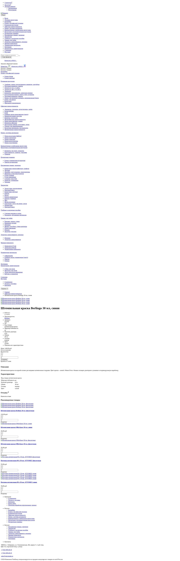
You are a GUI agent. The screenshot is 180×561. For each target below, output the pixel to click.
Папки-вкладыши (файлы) (12, 136)
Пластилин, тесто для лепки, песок (15, 203)
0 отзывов (7, 314)
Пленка (6, 261)
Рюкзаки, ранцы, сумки (12, 221)
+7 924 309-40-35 (6, 550)
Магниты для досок (10, 270)
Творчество (8, 37)
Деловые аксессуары (11, 20)
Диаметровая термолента (12, 249)
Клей (6, 113)
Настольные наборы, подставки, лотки (16, 124)
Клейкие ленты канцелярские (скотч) (16, 114)
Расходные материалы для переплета (16, 128)
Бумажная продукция (11, 25)
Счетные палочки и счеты (12, 213)
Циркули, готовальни (11, 180)
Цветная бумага (9, 190)
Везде (6, 18)
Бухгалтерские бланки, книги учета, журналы (19, 94)
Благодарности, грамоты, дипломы (15, 152)
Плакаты (7, 154)
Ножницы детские (10, 223)
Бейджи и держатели (11, 274)
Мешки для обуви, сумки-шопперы (15, 226)
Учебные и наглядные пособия (14, 38)
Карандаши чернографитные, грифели (16, 168)
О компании (8, 282)
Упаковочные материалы (12, 45)
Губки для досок (9, 269)
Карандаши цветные (11, 192)
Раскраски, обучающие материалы (15, 215)
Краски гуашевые (10, 198)
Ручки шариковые (10, 177)
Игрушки (7, 52)
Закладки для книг (10, 231)
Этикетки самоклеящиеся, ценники (15, 42)
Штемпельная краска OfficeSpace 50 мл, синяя (16, 427)
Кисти (6, 195)
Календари (7, 101)
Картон (6, 193)
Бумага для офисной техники (13, 23)
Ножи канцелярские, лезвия (13, 121)
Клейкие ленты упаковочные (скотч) (16, 257)
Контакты (7, 285)
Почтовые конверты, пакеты (13, 86)
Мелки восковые (9, 202)
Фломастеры (8, 205)
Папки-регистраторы (11, 141)
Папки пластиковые (10, 143)
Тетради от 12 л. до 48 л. (12, 88)
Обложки (7, 225)
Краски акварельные (11, 197)
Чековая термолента (10, 43)
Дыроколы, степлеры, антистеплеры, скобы (18, 109)
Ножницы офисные (10, 123)
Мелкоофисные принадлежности (15, 119)
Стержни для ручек (10, 179)
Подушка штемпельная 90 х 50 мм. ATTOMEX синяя (19, 482)
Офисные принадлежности (13, 26)
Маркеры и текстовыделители (14, 173)
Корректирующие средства (13, 116)
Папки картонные (10, 137)
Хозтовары (7, 47)
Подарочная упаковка (11, 33)
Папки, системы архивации (13, 28)
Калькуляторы (9, 111)
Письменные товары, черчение (14, 35)
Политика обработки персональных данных (22, 505)
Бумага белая (8, 76)
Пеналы (7, 230)
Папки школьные (10, 228)
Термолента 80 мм (10, 247)
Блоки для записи (10, 99)
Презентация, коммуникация (13, 48)
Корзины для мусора (11, 118)
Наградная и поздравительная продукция (17, 32)
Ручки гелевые (9, 175)
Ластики (7, 170)
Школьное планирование (12, 103)
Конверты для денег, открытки (14, 151)
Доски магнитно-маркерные (13, 272)
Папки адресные (9, 139)
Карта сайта (12, 503)
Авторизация (12, 8)
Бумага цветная (9, 78)
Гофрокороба (8, 256)
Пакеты (6, 259)
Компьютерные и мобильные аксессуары (17, 30)
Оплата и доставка (10, 283)
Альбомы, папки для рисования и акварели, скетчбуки (21, 84)
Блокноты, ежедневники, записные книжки (18, 93)
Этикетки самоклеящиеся (12, 239)
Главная (7, 292)
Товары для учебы (10, 40)
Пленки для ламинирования (13, 126)
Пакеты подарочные (11, 162)
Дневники (7, 91)
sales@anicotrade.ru (7, 556)
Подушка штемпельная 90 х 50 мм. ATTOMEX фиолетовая (21, 460)
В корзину (4, 359)
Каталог (6, 70)
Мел (5, 200)
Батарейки (7, 21)
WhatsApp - (4, 66)
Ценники (7, 238)
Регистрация (12, 10)
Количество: (5, 352)
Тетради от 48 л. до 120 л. (12, 89)
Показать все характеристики (13, 345)
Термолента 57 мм (10, 246)
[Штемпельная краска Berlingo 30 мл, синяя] (15, 298)
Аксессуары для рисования (13, 188)
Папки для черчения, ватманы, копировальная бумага (21, 98)
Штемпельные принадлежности (14, 129)
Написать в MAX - (10, 60)
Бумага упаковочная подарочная (14, 160)
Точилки (7, 182)
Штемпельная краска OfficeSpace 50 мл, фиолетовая (18, 444)
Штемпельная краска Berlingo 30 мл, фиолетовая (17, 410)
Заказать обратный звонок (9, 64)
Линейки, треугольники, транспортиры (17, 172)
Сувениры (7, 50)
